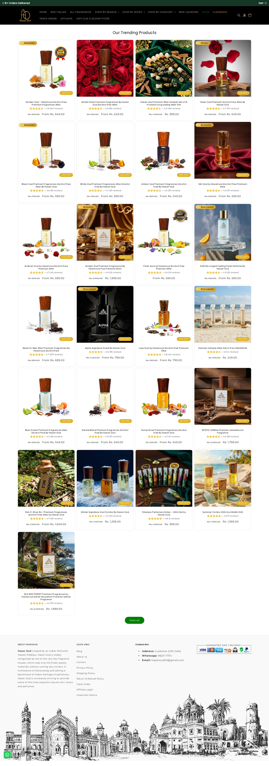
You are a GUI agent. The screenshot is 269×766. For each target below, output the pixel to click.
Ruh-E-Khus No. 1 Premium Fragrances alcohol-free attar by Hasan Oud (46, 513)
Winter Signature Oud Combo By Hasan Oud (105, 512)
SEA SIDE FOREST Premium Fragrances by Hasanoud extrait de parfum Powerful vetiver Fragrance (46, 597)
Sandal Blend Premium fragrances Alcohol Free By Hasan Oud (105, 431)
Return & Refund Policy (90, 678)
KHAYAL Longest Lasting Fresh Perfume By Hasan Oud (222, 267)
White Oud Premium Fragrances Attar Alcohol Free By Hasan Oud (105, 185)
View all (135, 620)
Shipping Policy (86, 673)
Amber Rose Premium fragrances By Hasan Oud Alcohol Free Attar (105, 103)
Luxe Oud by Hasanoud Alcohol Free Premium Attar (164, 349)
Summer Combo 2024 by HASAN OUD (223, 512)
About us (82, 656)
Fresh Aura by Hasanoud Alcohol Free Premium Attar (163, 267)
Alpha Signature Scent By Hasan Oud (105, 348)
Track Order (83, 684)
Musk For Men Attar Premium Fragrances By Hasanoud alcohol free (46, 349)
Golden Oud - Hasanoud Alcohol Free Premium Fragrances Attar (46, 103)
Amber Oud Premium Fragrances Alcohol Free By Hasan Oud (163, 185)
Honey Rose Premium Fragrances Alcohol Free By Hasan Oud (164, 431)
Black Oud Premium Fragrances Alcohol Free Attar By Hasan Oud (46, 185)
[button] (107, 12)
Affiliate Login (85, 689)
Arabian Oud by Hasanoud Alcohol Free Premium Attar (46, 267)
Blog (79, 651)
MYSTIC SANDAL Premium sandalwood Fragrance (222, 431)
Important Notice (87, 695)
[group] (46, 109)
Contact (81, 662)
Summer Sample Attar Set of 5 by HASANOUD (222, 348)
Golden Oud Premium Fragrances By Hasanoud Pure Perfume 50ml (105, 267)
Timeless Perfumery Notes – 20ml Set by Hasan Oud (164, 513)
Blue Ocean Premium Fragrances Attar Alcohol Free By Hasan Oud (46, 431)
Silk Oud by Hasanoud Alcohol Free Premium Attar (222, 185)
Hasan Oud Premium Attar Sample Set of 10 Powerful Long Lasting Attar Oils (163, 103)
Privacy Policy (85, 667)
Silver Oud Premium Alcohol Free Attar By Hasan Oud (222, 103)
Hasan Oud (30, 753)
